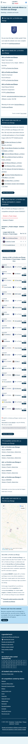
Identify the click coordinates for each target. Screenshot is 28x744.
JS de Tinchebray (8, 287)
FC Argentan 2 (7, 334)
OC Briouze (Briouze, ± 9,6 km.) (13, 162)
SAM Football (18, 294)
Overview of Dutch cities (7, 674)
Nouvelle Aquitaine (6, 706)
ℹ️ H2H (24, 268)
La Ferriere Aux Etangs (11, 68)
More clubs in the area (8, 192)
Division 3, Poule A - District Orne (10, 467)
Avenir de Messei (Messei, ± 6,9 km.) (14, 154)
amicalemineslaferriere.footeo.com (16, 96)
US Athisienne (7, 327)
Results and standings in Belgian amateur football (14, 727)
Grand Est (4, 696)
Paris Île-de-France (6, 711)
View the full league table (8, 250)
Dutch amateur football (7, 649)
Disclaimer (11, 722)
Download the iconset (8, 639)
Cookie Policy (18, 722)
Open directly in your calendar (8, 422)
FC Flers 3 (6, 300)
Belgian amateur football (8, 647)
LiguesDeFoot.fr (7, 634)
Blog (3, 652)
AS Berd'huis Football (10, 241)
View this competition (8, 434)
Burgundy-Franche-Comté (8, 686)
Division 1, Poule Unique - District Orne (11, 452)
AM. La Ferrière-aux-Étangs (11, 238)
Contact (17, 723)
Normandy (4, 703)
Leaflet (3, 548)
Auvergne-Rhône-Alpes (7, 683)
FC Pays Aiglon (18, 280)
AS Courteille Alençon (10, 245)
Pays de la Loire (5, 713)
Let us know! (23, 113)
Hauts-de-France (6, 698)
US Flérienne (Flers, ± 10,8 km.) (13, 166)
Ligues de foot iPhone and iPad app (10, 637)
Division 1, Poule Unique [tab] (10, 216)
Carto (11, 548)
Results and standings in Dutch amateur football (14, 729)
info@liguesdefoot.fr (14, 43)
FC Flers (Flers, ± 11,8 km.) (11, 180)
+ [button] (3, 506)
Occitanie (4, 708)
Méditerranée (5, 701)
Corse (3, 693)
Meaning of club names (7, 644)
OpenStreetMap (5, 549)
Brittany (3, 688)
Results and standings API (8, 642)
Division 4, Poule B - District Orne (10, 482)
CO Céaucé (6, 314)
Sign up (4, 620)
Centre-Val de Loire (6, 691)
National (4, 681)
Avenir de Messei (18, 307)
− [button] (3, 508)
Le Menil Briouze (10, 92)
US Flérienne (18, 273)
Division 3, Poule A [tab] (8, 220)
